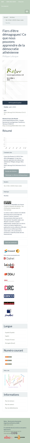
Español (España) (9, 332)
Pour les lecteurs (9, 401)
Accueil (6, 17)
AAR (2, 1)
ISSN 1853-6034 (11, 1)
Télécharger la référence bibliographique (16, 175)
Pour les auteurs (9, 404)
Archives (12, 17)
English (7, 336)
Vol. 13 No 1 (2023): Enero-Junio (14, 20)
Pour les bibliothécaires (11, 408)
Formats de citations (11, 171)
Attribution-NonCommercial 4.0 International (12, 432)
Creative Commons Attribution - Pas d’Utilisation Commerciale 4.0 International (14, 208)
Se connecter (4, 6)
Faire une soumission (11, 242)
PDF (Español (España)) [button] (15, 102)
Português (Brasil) (10, 343)
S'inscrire (21, 1)
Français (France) (10, 339)
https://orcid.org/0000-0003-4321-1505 (13, 125)
